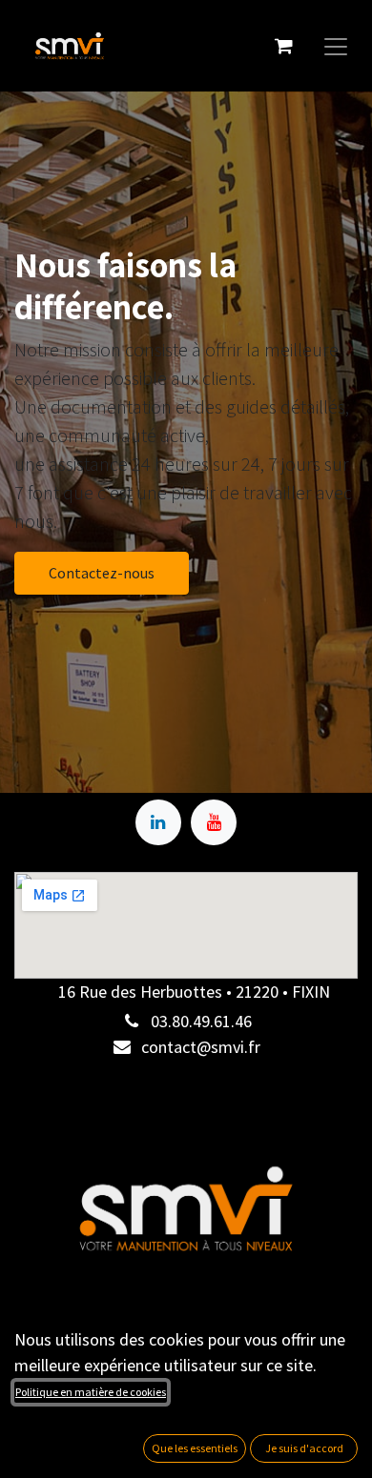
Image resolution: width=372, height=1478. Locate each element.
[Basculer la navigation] (336, 46)
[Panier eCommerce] (283, 46)
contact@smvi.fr (200, 1047)
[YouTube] (214, 822)
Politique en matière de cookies (90, 1392)
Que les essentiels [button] (195, 1448)
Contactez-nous (102, 572)
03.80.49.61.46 (201, 1021)
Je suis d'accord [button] (304, 1448)
